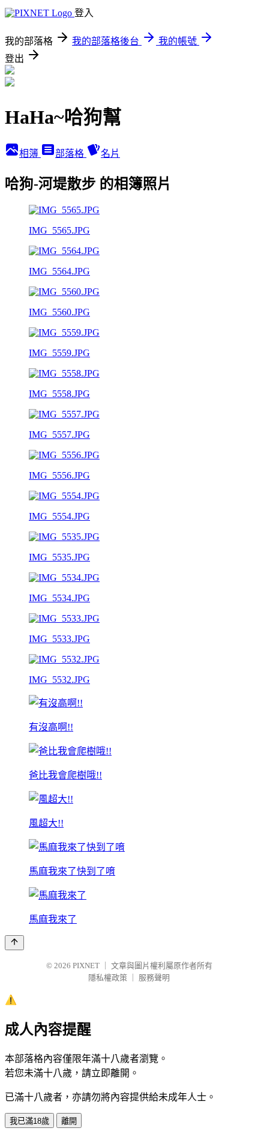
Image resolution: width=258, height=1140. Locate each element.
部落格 (70, 153)
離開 (69, 1121)
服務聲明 (154, 977)
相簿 (30, 153)
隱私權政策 (107, 977)
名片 (110, 153)
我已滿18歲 (29, 1121)
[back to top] (14, 942)
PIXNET (86, 965)
